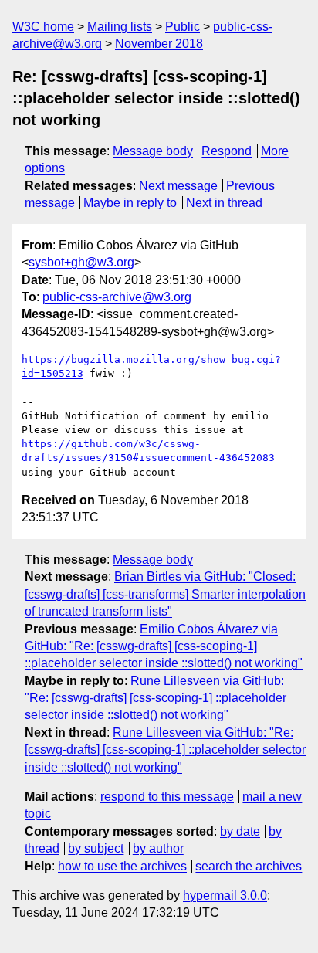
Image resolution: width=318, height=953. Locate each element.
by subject (95, 848)
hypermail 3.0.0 (225, 895)
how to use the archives (122, 866)
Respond (226, 151)
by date (240, 831)
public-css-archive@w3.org (116, 297)
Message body (153, 151)
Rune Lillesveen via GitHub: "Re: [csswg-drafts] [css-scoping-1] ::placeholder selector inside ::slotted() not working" (155, 698)
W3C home (43, 26)
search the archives (248, 866)
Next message (178, 185)
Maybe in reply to (130, 202)
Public (182, 26)
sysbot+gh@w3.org (81, 262)
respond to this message (167, 796)
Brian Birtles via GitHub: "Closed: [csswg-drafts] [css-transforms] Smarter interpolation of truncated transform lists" (165, 594)
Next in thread (224, 202)
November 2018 (159, 43)
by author (158, 848)
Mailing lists (119, 26)
